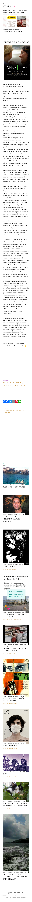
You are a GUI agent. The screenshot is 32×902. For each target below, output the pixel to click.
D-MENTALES (6, 412)
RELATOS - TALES (19, 385)
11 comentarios (12, 808)
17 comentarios (13, 524)
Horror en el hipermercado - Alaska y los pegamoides (14, 648)
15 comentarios (13, 748)
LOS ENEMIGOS (9, 566)
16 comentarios (13, 703)
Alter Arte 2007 (10, 745)
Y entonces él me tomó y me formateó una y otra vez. (15, 805)
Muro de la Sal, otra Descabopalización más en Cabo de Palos (15, 876)
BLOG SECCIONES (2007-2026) (14, 487)
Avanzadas (18, 410)
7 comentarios (12, 882)
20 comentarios (13, 653)
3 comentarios (12, 569)
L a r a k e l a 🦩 (9, 6)
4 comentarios (12, 489)
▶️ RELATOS (12, 410)
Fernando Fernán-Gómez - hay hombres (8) (15, 699)
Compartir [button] (5, 408)
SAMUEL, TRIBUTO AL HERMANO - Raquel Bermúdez (12, 519)
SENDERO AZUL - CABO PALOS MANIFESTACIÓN (15, 615)
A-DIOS (5, 774)
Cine (23, 410)
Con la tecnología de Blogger (17, 892)
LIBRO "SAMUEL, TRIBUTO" (11, 32)
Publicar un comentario (15, 619)
